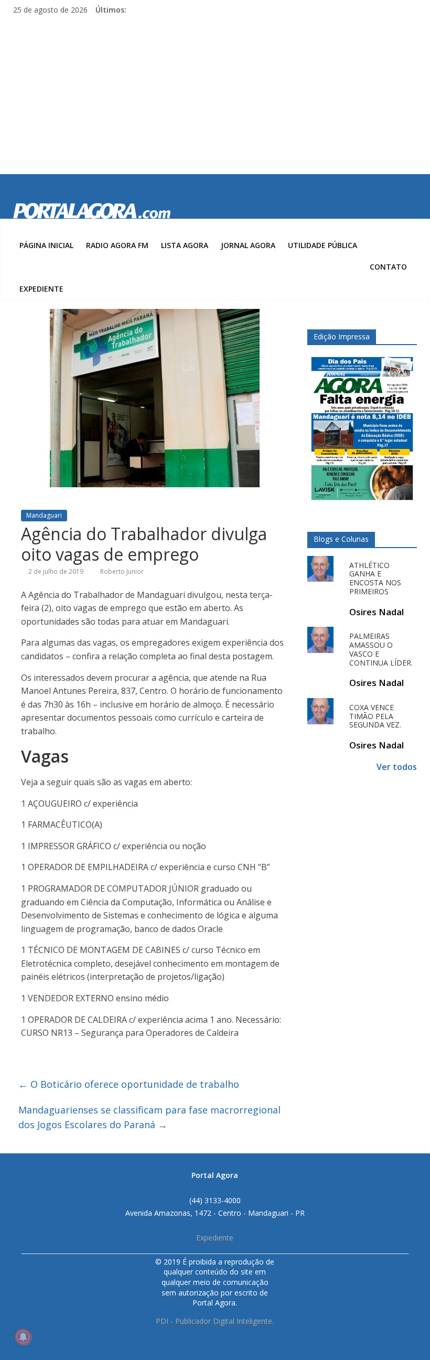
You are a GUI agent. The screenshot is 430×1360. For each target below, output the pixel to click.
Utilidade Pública (322, 245)
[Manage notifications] (23, 1337)
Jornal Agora (248, 245)
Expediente (41, 289)
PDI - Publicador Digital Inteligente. (215, 1321)
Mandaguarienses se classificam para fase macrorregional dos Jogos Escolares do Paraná (149, 1117)
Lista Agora (184, 245)
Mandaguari (44, 515)
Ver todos (397, 767)
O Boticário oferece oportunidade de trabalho (128, 1084)
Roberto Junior (122, 571)
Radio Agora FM (117, 245)
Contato (388, 267)
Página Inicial (46, 245)
